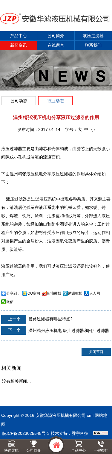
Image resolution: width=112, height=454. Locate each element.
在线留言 (55, 45)
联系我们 (93, 45)
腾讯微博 (75, 293)
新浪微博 (54, 293)
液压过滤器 (93, 35)
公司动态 (18, 100)
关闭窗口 (96, 352)
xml (90, 415)
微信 (9, 302)
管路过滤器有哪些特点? (40, 318)
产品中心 (18, 35)
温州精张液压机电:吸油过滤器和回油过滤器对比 (55, 332)
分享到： (13, 293)
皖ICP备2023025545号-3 (26, 433)
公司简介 (55, 35)
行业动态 (55, 100)
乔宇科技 (80, 433)
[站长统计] (100, 433)
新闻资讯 (18, 45)
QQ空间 (33, 293)
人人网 (94, 293)
